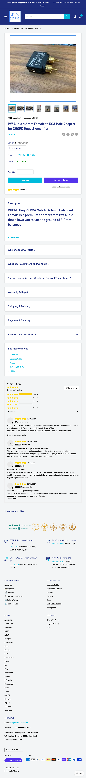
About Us (8, 585)
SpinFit (7, 695)
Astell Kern (8, 623)
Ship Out (13, 546)
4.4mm (13, 363)
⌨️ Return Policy (11, 600)
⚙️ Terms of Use (11, 604)
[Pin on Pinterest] (68, 134)
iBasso (7, 661)
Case (49, 600)
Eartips (50, 596)
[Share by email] (76, 134)
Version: (18, 143)
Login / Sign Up (53, 623)
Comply (7, 639)
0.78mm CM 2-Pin (17, 367)
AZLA (6, 635)
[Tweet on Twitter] (72, 134)
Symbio (7, 699)
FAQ (48, 627)
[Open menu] (5, 16)
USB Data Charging (54, 604)
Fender (7, 650)
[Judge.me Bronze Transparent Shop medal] (53, 527)
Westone (8, 710)
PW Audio (11, 134)
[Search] (67, 16)
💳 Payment (9, 589)
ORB (6, 669)
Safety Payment (58, 561)
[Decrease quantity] (19, 172)
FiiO (6, 654)
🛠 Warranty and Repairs (14, 596)
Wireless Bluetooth (54, 589)
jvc (5, 665)
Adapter (50, 592)
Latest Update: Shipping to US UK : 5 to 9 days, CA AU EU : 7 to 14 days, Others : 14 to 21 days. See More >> (43, 4)
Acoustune (8, 620)
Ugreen (7, 703)
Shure (6, 687)
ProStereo (8, 672)
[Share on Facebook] (63, 134)
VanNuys (7, 706)
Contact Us (14, 564)
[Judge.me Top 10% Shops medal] (72, 527)
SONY (6, 691)
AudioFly (8, 627)
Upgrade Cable (16, 359)
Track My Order (53, 620)
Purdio (7, 676)
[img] (20, 419)
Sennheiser (9, 684)
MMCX (12, 371)
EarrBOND (8, 642)
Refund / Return (58, 543)
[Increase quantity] (31, 172)
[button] (14, 189)
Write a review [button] (71, 388)
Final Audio (9, 657)
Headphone (51, 607)
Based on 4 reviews (15, 390)
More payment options (61, 186)
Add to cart (25, 180)
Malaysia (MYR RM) (12, 750)
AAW (6, 631)
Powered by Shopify (11, 771)
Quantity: (11, 172)
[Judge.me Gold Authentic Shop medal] (35, 527)
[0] (79, 16)
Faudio (7, 646)
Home (6, 29)
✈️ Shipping (9, 592)
